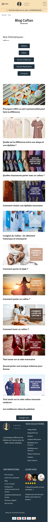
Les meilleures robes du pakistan (19, 409)
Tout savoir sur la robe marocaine (19, 359)
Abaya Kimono (32, 433)
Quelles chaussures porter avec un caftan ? (24, 175)
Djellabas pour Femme (32, 444)
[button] (24, 417)
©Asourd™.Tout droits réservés (15, 512)
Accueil (4, 15)
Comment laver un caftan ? (16, 329)
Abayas (30, 436)
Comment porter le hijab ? (15, 269)
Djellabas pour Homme (32, 449)
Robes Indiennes (33, 454)
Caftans (30, 457)
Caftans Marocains (34, 439)
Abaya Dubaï (31, 429)
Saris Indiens (32, 460)
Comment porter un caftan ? (16, 299)
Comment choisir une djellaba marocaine (23, 205)
